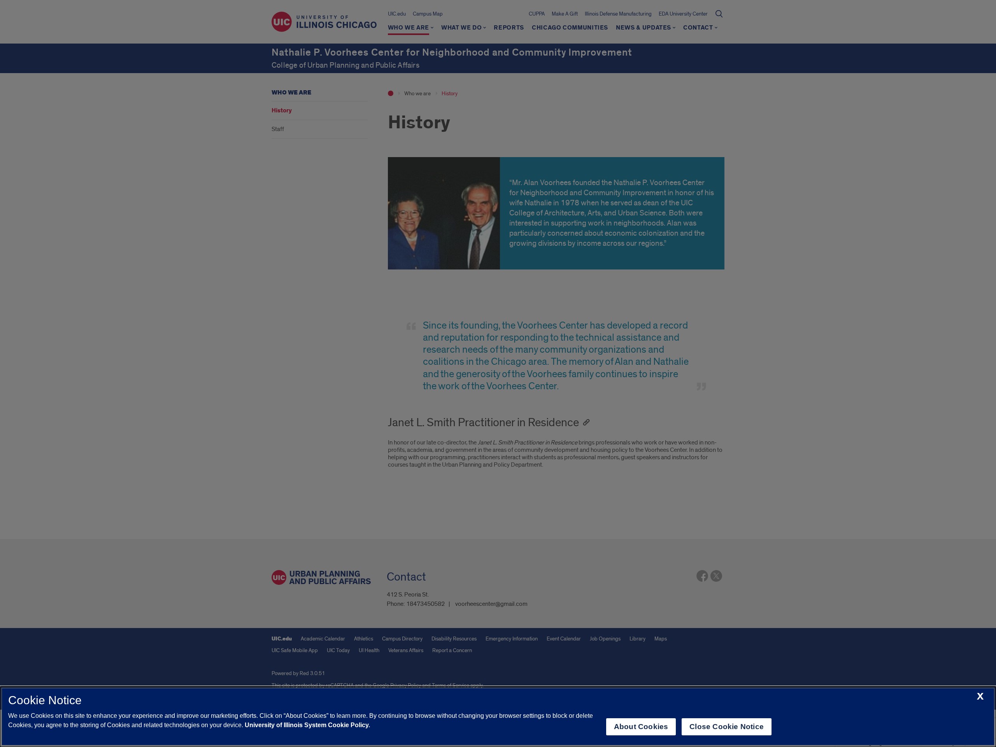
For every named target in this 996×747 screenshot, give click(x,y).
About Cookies (641, 727)
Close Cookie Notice (726, 727)
